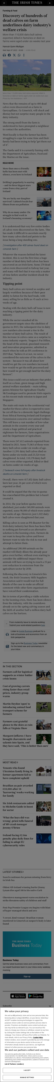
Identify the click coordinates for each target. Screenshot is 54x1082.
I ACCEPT (27, 1070)
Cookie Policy (38, 1037)
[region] (27, 1044)
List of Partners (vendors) (14, 1064)
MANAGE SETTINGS (27, 1077)
